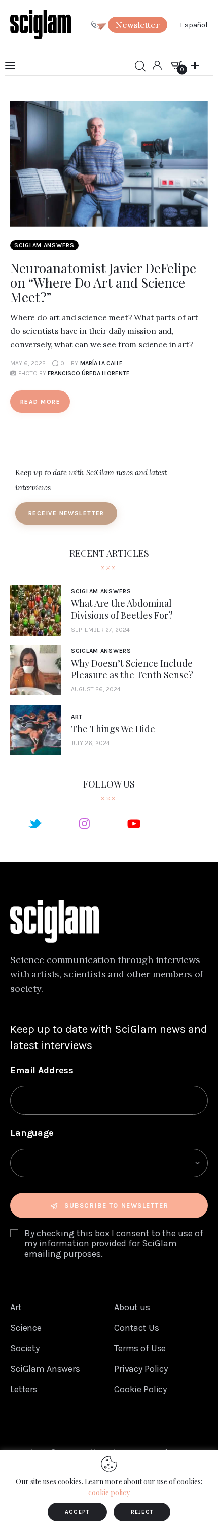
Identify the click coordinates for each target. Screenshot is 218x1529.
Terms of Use (140, 1348)
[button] (137, 25)
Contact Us (136, 1327)
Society (25, 1348)
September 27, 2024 (100, 629)
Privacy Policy (141, 1368)
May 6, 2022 (28, 363)
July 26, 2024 (90, 743)
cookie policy (109, 1492)
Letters (24, 1389)
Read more (40, 401)
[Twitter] (34, 823)
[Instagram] (84, 823)
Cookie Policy (140, 1389)
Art (77, 716)
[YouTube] (134, 823)
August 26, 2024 (96, 689)
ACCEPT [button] (77, 1512)
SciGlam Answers (44, 245)
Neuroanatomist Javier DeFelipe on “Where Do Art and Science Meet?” (103, 282)
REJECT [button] (142, 1512)
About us (132, 1307)
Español (194, 24)
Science (26, 1327)
